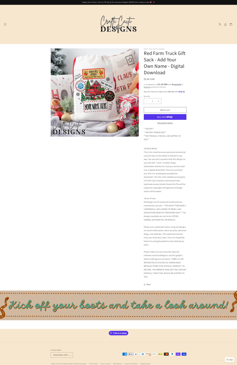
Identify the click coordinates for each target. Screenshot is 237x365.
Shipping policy (145, 364)
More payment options (165, 123)
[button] (5, 24)
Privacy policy (93, 364)
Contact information (131, 364)
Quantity (147, 96)
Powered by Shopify (80, 364)
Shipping (147, 87)
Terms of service (105, 364)
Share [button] (148, 284)
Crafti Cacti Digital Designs (65, 364)
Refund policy (117, 364)
